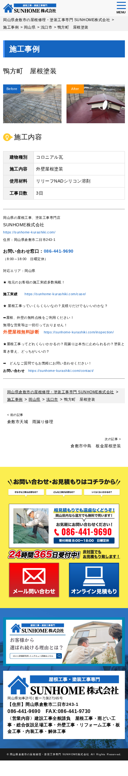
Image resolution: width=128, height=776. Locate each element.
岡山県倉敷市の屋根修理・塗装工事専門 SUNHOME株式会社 (49, 754)
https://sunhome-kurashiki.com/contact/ (61, 370)
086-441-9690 (59, 251)
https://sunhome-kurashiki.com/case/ (55, 294)
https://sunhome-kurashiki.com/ (29, 232)
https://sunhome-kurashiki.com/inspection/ (79, 332)
